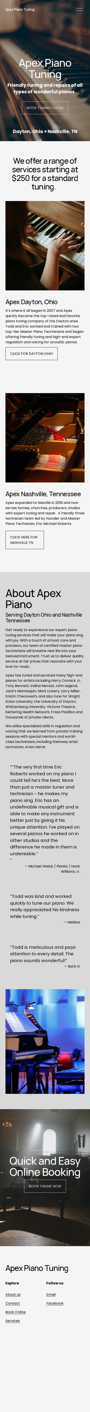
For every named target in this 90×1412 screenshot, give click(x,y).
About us (13, 1294)
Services (12, 1320)
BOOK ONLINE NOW (45, 1186)
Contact (12, 1303)
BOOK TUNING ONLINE (45, 107)
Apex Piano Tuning (20, 9)
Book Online (15, 1312)
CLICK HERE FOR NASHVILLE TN (23, 540)
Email (50, 1294)
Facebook (55, 1303)
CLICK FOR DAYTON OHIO (31, 353)
